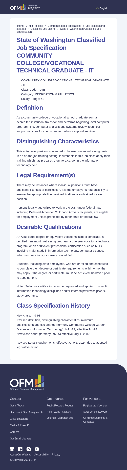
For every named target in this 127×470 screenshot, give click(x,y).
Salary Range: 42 (32, 99)
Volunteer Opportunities (59, 417)
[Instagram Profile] (28, 449)
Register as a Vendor (95, 405)
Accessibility (41, 454)
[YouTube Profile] (37, 449)
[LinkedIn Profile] (12, 449)
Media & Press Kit (20, 425)
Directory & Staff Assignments (26, 412)
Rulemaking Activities (58, 411)
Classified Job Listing (43, 28)
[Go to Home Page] (25, 7)
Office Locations (19, 418)
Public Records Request (60, 405)
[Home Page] (27, 382)
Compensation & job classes (64, 25)
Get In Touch (17, 405)
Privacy (56, 454)
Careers (14, 432)
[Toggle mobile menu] (114, 8)
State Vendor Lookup (95, 411)
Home (20, 25)
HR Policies (36, 25)
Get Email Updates (20, 438)
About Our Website (20, 454)
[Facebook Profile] (20, 449)
